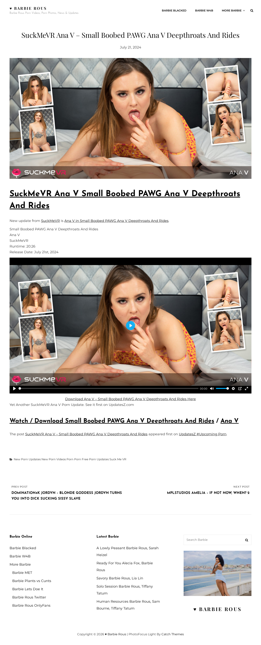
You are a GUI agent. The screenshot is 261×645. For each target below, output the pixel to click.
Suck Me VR (117, 459)
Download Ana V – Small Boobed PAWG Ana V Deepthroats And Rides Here (130, 399)
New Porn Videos (53, 459)
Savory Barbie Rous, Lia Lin (119, 578)
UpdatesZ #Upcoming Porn (202, 434)
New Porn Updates (27, 459)
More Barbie (232, 10)
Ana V (229, 421)
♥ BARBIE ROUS (217, 609)
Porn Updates (99, 459)
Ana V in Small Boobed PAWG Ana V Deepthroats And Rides (116, 221)
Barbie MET (22, 573)
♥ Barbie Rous (28, 8)
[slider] (109, 388)
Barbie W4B (204, 10)
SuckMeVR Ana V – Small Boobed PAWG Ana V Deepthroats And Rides (86, 434)
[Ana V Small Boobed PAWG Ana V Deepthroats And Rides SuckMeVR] (130, 118)
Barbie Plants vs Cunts (31, 581)
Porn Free (81, 459)
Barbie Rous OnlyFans (31, 605)
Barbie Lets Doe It (27, 589)
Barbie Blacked (174, 10)
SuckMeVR (50, 221)
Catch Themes (172, 634)
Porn (69, 459)
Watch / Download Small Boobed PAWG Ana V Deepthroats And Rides (112, 421)
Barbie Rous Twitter (29, 597)
